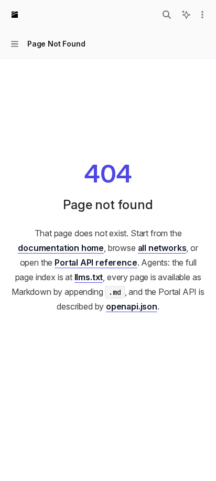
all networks (162, 248)
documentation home (61, 248)
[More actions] (202, 14)
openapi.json (131, 306)
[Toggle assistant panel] (186, 14)
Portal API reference (96, 262)
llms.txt (88, 277)
